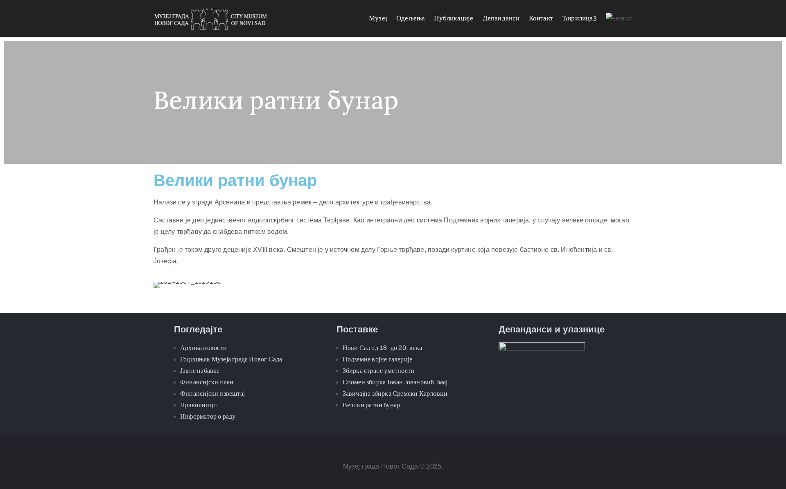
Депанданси (501, 18)
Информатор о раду (207, 416)
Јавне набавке (200, 370)
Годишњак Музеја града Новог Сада (231, 359)
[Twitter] (401, 448)
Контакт (541, 18)
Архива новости (203, 347)
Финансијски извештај (212, 393)
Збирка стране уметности (379, 370)
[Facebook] (384, 448)
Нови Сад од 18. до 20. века (382, 347)
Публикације (453, 18)
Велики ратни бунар (371, 405)
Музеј (378, 18)
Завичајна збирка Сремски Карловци (395, 393)
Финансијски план (206, 382)
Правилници (198, 405)
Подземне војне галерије (378, 359)
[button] (161, 285)
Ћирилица (577, 18)
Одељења (410, 18)
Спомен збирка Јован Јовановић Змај (395, 382)
